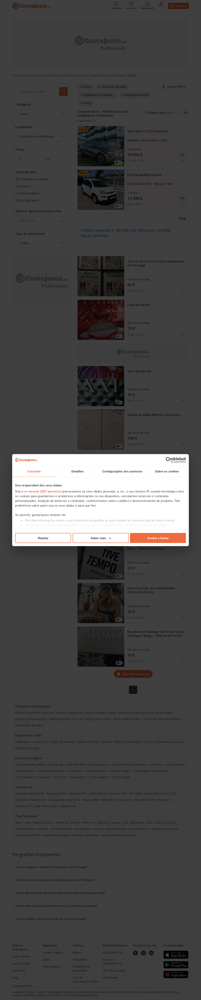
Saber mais (98, 538)
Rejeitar (43, 538)
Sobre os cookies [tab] (167, 471)
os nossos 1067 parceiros (42, 491)
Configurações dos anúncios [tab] (122, 471)
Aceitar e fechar (158, 538)
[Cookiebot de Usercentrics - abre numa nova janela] (169, 460)
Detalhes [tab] (77, 471)
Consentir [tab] (34, 471)
